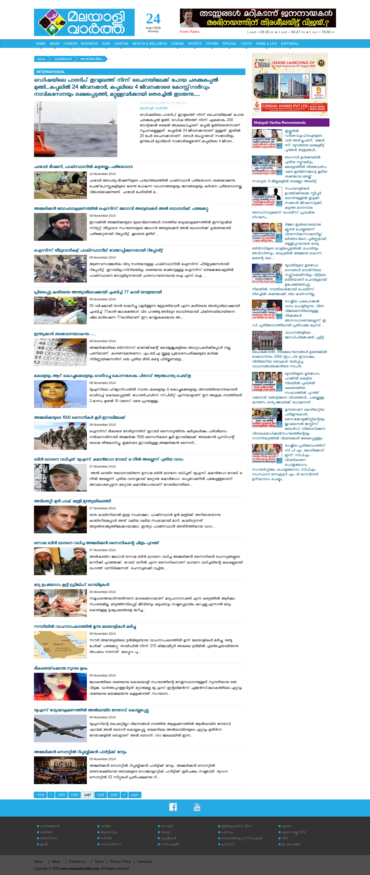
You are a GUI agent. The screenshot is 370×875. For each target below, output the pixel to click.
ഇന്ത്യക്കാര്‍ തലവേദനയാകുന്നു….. (64, 335)
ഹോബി (167, 826)
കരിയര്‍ (46, 832)
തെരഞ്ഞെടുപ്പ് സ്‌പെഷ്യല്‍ (242, 838)
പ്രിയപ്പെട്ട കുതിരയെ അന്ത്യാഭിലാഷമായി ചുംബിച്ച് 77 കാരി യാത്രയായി (98, 293)
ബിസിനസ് (49, 838)
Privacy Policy (120, 861)
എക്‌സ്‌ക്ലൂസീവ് (294, 832)
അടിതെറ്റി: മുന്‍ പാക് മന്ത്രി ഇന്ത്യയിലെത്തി (72, 502)
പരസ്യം (227, 832)
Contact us (77, 861)
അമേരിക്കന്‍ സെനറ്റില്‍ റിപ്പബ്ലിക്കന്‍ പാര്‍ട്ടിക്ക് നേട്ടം (80, 753)
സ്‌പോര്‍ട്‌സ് (110, 845)
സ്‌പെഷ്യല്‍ (170, 845)
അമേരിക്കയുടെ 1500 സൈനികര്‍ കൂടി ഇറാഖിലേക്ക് (80, 418)
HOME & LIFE (266, 44)
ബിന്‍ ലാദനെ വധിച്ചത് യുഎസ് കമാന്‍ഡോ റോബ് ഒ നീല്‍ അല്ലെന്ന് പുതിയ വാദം (108, 460)
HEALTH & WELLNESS (149, 44)
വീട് (285, 838)
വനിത (105, 826)
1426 (74, 795)
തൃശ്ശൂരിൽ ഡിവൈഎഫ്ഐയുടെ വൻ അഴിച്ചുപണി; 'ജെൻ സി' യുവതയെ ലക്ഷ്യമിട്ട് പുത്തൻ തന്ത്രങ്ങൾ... (305, 141)
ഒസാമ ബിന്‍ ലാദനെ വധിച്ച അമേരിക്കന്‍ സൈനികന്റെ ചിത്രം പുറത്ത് (96, 544)
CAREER (70, 44)
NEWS (55, 44)
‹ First (40, 795)
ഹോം (41, 59)
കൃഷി (44, 845)
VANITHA (121, 44)
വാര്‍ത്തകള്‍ (62, 59)
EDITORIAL (290, 44)
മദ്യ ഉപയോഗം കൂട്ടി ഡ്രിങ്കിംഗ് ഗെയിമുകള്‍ (71, 585)
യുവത (286, 826)
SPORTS (195, 44)
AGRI (106, 44)
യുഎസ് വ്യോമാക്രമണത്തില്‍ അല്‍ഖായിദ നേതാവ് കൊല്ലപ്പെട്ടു (91, 711)
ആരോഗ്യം (108, 832)
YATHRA (212, 44)
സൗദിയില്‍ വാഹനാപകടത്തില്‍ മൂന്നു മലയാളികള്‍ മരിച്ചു (85, 627)
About (56, 861)
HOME (41, 44)
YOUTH (246, 44)
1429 (113, 795)
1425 (61, 795)
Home (38, 861)
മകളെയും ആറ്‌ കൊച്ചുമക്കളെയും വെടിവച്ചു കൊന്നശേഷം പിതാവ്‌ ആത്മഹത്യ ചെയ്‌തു (112, 376)
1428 (100, 795)
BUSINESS (89, 44)
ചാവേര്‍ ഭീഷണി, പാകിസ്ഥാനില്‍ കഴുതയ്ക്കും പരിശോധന (83, 167)
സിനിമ (105, 838)
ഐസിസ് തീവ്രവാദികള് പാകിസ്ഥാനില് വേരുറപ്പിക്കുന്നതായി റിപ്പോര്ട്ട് (98, 251)
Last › (135, 795)
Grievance (144, 861)
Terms (99, 861)
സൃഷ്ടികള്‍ (168, 838)
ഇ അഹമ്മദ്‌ (291, 845)
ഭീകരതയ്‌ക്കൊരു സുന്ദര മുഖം (60, 669)
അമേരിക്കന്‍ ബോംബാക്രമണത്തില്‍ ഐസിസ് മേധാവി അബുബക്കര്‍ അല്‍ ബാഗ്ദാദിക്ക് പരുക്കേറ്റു (121, 209)
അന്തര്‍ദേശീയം (91, 59)
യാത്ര (165, 832)
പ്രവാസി (227, 845)
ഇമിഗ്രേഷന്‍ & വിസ (236, 826)
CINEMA (177, 44)
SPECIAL (230, 44)
